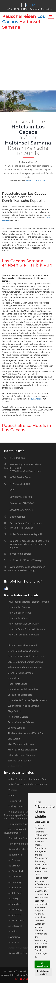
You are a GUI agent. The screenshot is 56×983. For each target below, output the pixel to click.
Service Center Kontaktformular (26, 523)
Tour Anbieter (36, 398)
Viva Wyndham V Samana (21, 744)
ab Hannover (15, 887)
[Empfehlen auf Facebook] (6, 588)
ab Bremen (14, 860)
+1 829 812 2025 (18, 560)
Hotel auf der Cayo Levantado (23, 623)
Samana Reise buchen (19, 849)
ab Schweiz (14, 942)
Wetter (11, 795)
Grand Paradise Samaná (20, 672)
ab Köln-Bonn (15, 893)
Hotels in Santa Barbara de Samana (26, 629)
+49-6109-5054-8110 (17, 9)
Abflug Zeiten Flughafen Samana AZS (27, 779)
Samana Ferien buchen (19, 760)
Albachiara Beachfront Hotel (22, 645)
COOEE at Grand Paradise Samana (25, 661)
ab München (14, 904)
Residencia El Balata (18, 716)
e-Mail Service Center (21, 477)
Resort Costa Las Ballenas (21, 722)
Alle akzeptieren (42, 964)
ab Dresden (14, 865)
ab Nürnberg (15, 909)
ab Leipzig (13, 898)
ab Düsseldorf (15, 871)
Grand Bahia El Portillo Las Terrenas (26, 656)
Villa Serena (14, 738)
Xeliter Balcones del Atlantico (23, 749)
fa (26, 4)
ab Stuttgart (14, 915)
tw (33, 4)
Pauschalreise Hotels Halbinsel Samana (28, 601)
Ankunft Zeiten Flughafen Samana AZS (27, 784)
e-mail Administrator (20, 553)
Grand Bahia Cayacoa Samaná (23, 650)
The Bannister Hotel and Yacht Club (26, 733)
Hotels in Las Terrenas (19, 612)
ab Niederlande (16, 920)
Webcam (12, 789)
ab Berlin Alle (15, 854)
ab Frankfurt (14, 876)
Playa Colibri (14, 711)
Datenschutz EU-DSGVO (22, 503)
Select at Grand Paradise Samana (25, 667)
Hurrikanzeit (14, 800)
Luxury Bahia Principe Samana (23, 705)
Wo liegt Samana (17, 806)
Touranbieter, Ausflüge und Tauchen (27, 823)
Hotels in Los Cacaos (18, 618)
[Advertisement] (28, 59)
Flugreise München (22, 979)
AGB (12, 490)
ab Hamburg (14, 882)
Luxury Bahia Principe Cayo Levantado (27, 700)
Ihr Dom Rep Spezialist (21, 527)
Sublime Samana (16, 727)
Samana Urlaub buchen (20, 953)
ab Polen (12, 931)
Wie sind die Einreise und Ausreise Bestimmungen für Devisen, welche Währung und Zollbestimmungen (27, 815)
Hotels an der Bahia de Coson (23, 634)
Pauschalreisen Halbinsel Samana (23, 22)
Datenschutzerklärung (21, 496)
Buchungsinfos (17, 516)
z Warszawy (14, 936)
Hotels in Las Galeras (19, 607)
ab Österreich (15, 925)
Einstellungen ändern (43, 972)
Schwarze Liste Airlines (21, 509)
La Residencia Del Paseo (20, 694)
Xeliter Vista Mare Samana (21, 755)
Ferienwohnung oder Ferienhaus (25, 843)
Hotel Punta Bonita (17, 683)
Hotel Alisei (13, 678)
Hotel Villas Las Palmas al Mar (23, 689)
